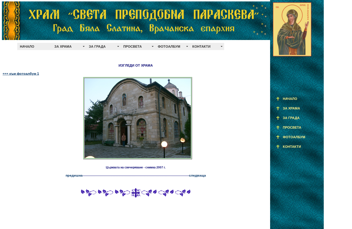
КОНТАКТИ (201, 46)
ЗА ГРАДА (97, 46)
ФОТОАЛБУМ (169, 46)
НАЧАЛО (27, 46)
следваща (197, 175)
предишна (74, 175)
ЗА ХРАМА (63, 46)
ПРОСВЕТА (132, 46)
